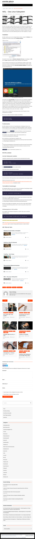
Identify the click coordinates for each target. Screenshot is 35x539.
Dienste (4, 433)
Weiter (30, 300)
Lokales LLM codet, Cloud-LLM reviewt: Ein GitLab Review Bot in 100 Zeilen (15, 488)
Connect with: (4, 363)
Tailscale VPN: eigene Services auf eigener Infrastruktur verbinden (14, 495)
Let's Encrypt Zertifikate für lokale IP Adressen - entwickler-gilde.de (14, 511)
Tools (23, 14)
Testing (4, 468)
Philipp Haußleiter (6, 317)
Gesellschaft (5, 442)
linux (4, 287)
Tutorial (21, 352)
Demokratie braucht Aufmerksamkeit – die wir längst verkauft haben (20, 514)
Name (3, 379)
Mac (4, 457)
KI (3, 453)
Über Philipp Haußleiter (7, 415)
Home (4, 408)
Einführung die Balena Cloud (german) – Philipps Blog (12, 519)
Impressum (5, 417)
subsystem (9, 287)
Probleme (25, 312)
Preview (4, 459)
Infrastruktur (10, 331)
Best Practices (11, 312)
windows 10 (20, 287)
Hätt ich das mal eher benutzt (8, 446)
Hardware (5, 444)
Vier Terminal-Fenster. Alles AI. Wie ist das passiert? (11, 491)
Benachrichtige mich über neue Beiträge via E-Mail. (11, 394)
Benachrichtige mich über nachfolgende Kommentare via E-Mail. (13, 392)
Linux (21, 14)
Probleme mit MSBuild (23, 334)
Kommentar (4, 370)
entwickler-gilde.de (8, 1)
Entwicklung (21, 312)
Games (4, 440)
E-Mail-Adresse (5, 383)
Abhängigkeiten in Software (8, 352)
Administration (18, 14)
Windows (24, 352)
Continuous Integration (23, 331)
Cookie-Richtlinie (23, 537)
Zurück (5, 300)
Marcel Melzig (5, 14)
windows (14, 287)
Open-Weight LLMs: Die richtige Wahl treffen (10, 484)
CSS (4, 431)
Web (7, 332)
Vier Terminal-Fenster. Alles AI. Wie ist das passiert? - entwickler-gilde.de (15, 508)
